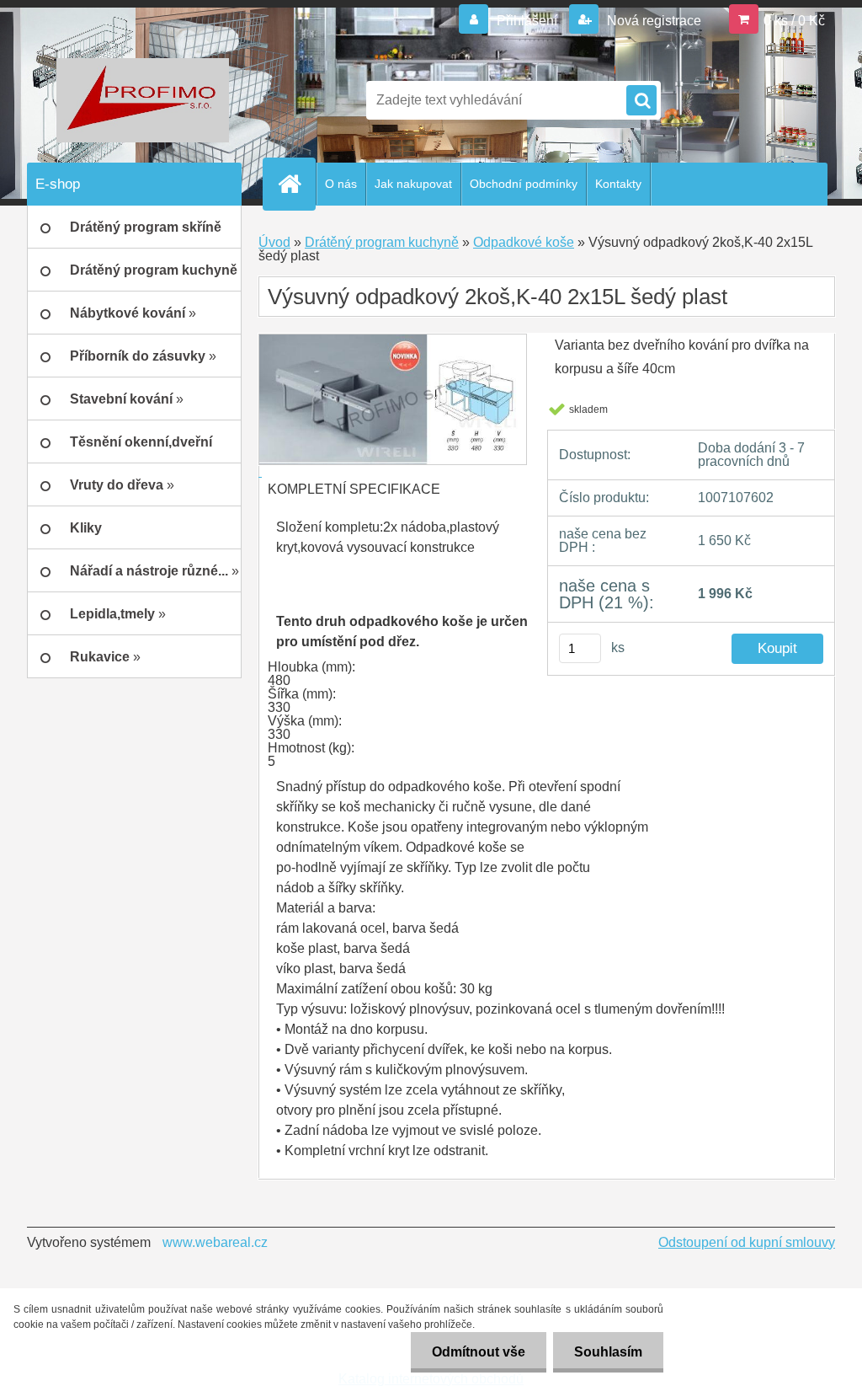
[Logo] (142, 100)
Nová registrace (652, 20)
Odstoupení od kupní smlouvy (746, 1242)
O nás (341, 183)
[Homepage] (296, 184)
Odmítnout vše (478, 1352)
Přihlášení (527, 20)
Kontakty (618, 183)
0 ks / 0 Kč (794, 20)
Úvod (274, 242)
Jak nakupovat (413, 183)
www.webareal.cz (215, 1242)
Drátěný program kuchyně (382, 242)
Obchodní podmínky (523, 183)
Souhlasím (608, 1352)
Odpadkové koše (523, 242)
